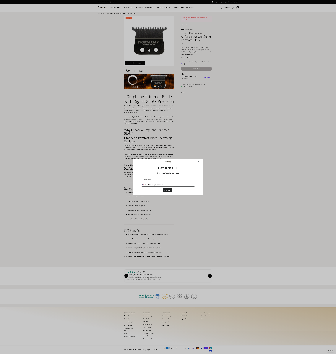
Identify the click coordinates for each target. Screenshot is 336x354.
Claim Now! (167, 190)
